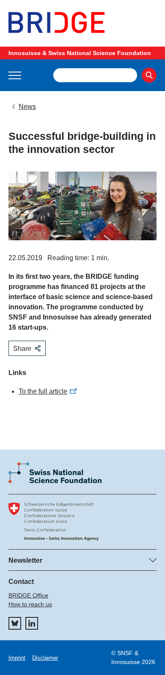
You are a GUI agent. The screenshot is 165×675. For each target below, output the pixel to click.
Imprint (16, 658)
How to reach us (30, 604)
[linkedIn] (31, 623)
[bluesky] (14, 623)
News (27, 106)
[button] (14, 75)
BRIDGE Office (28, 595)
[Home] (82, 22)
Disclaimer (45, 658)
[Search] (149, 75)
